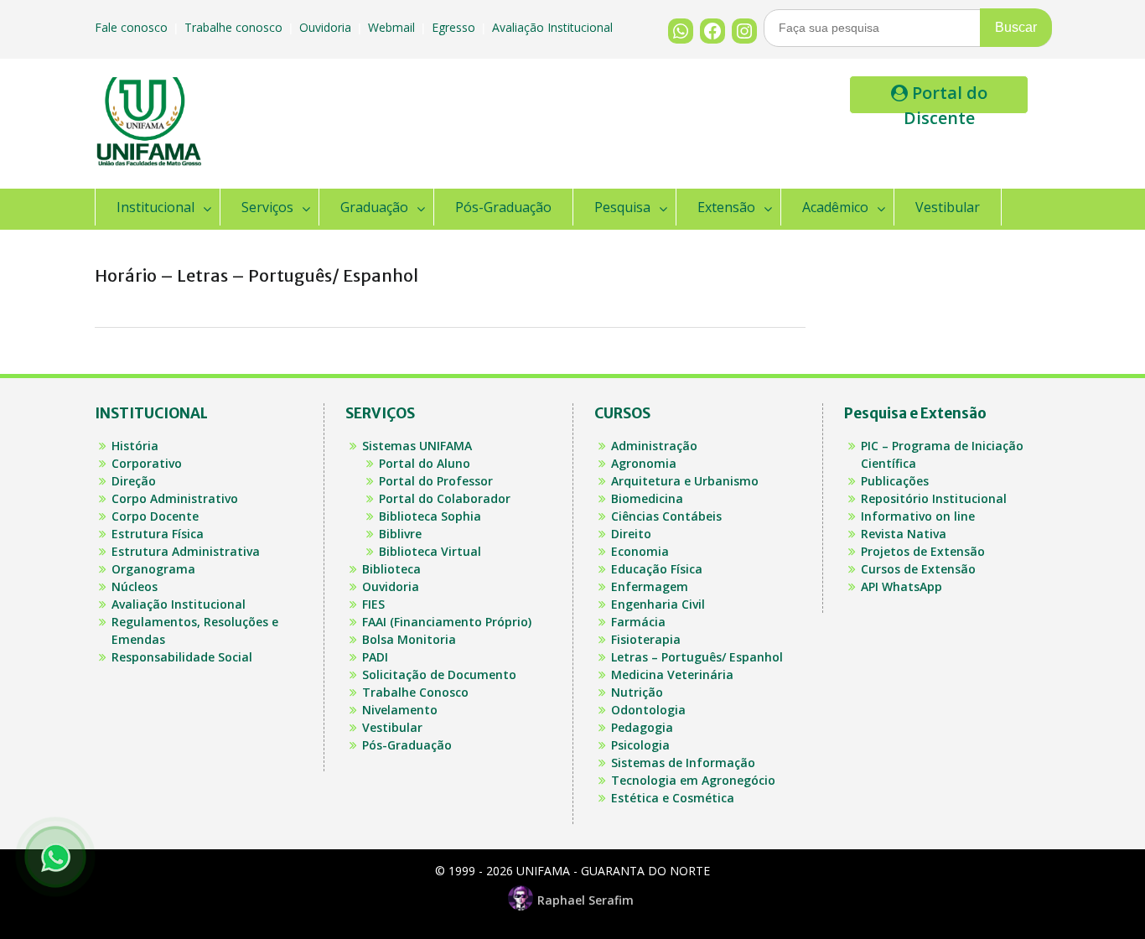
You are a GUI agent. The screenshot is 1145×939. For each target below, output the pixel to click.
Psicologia (640, 745)
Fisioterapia (646, 639)
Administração (654, 446)
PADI (375, 657)
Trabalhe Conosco (415, 692)
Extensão (726, 207)
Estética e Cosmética (672, 798)
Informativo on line (918, 516)
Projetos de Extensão (923, 551)
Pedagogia (642, 727)
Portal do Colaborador (444, 498)
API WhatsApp (901, 586)
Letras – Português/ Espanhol (697, 657)
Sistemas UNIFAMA (417, 446)
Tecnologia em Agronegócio (693, 780)
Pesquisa (622, 207)
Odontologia (648, 710)
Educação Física (656, 569)
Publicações (895, 481)
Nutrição (637, 692)
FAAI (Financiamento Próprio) (446, 622)
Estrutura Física (157, 534)
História (134, 446)
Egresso (455, 27)
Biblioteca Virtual (430, 551)
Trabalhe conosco (235, 27)
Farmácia (638, 622)
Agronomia (643, 463)
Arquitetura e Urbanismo (685, 481)
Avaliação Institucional (554, 27)
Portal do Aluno (424, 463)
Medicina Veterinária (672, 674)
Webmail (393, 27)
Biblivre (400, 534)
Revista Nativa (903, 534)
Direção (133, 481)
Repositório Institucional (934, 498)
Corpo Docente (155, 516)
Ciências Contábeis (666, 516)
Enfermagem (649, 586)
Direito (631, 534)
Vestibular (947, 207)
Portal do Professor (436, 481)
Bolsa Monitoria (409, 639)
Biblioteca (391, 569)
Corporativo (146, 463)
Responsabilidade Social (181, 657)
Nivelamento (400, 710)
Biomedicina (647, 498)
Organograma (153, 569)
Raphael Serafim (585, 900)
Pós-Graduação (503, 207)
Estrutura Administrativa (185, 551)
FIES (373, 604)
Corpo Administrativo (174, 498)
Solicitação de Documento (439, 674)
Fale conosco (133, 27)
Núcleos (134, 586)
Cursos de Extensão (918, 569)
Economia (640, 551)
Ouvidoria (327, 27)
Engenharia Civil (658, 604)
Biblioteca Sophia (430, 516)
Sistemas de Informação (683, 762)
